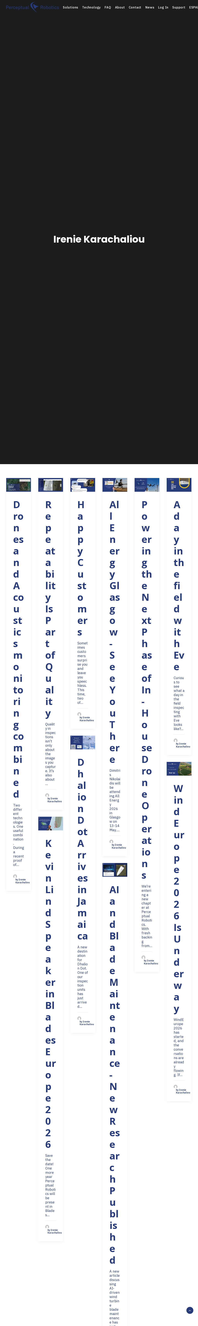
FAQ (108, 7)
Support (178, 7)
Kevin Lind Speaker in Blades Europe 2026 (50, 994)
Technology (91, 7)
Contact (135, 7)
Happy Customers (82, 568)
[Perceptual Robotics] (32, 7)
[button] (18, 485)
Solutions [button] (70, 7)
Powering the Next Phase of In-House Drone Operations (147, 690)
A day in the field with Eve (179, 585)
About (120, 7)
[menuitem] (70, 7)
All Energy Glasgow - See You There (114, 632)
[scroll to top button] (190, 1310)
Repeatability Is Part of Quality (50, 608)
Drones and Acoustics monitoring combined (18, 649)
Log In (163, 7)
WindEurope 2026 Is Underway (179, 898)
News (149, 7)
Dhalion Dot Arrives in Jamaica (82, 849)
